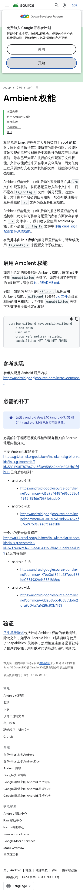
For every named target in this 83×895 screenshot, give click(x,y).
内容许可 (44, 663)
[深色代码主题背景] (71, 318)
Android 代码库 (13, 695)
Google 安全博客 (14, 775)
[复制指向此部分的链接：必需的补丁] (33, 401)
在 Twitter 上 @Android (18, 754)
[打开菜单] (7, 5)
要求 (6, 702)
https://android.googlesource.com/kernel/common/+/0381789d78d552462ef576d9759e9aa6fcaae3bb (49, 519)
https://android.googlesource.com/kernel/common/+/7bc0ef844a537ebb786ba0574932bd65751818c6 (49, 575)
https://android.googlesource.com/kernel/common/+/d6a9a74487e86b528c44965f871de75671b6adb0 (49, 493)
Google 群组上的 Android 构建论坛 (26, 789)
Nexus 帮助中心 (13, 827)
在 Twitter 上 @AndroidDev (21, 761)
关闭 (41, 49)
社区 (28, 870)
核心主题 (32, 88)
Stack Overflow (13, 848)
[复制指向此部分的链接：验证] (18, 624)
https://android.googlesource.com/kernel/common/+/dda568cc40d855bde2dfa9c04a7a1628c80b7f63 (49, 600)
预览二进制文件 (13, 716)
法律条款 (42, 870)
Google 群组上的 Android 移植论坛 (26, 796)
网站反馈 (12, 877)
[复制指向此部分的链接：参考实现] (28, 364)
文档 (19, 88)
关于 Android (12, 870)
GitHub (8, 737)
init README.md (46, 283)
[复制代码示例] (76, 318)
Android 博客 (12, 768)
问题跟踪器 (10, 855)
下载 (6, 709)
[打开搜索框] (56, 5)
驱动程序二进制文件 (16, 730)
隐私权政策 (69, 870)
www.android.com (16, 834)
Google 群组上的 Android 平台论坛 (26, 782)
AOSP (7, 88)
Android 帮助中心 (15, 813)
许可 (55, 870)
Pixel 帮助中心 (12, 820)
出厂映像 (9, 723)
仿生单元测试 (13, 633)
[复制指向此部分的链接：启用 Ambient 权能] (51, 263)
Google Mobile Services (19, 841)
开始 (41, 63)
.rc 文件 (62, 296)
